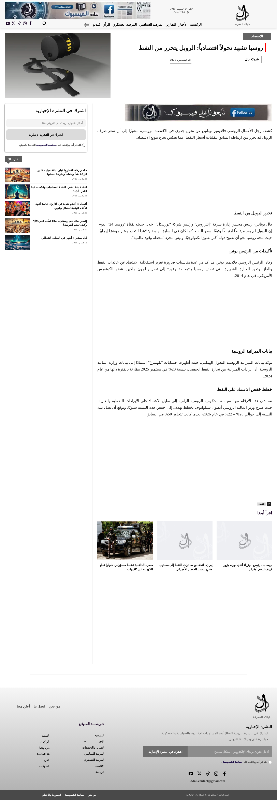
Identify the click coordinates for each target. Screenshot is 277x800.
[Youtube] (8, 23)
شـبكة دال (252, 59)
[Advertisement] (184, 174)
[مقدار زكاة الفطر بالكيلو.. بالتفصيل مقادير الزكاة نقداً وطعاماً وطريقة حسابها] (17, 175)
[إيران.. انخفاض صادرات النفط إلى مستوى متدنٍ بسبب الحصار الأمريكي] (185, 540)
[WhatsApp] (216, 91)
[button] (44, 23)
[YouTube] (191, 774)
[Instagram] (25, 23)
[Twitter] (199, 774)
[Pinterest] (229, 91)
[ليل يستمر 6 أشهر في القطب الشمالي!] (17, 242)
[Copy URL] (176, 91)
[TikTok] (19, 23)
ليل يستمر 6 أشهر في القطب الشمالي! (64, 237)
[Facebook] (30, 23)
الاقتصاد (257, 36)
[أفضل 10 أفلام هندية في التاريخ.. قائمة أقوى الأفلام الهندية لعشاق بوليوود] (17, 208)
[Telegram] (189, 91)
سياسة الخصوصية (46, 144)
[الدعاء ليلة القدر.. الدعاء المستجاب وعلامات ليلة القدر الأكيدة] (17, 191)
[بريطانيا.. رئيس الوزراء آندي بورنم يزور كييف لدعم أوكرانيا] (244, 540)
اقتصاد (261, 504)
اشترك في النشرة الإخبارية (46, 134)
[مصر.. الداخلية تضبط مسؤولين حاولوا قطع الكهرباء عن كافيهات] (125, 540)
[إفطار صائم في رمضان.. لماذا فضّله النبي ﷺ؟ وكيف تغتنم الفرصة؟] (17, 225)
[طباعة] (202, 91)
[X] (13, 23)
